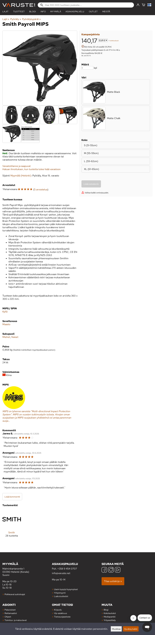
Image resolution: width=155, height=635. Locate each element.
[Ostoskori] (143, 5)
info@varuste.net (61, 573)
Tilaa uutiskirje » (113, 581)
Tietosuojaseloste (62, 616)
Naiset (14, 337)
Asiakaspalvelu (75, 11)
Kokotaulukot (110, 613)
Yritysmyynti (60, 592)
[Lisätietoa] (82, 46)
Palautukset (10, 609)
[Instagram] (111, 570)
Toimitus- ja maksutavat (16, 620)
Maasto (6, 324)
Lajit (5, 11)
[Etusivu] (18, 5)
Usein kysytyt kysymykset (66, 589)
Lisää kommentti (12, 496)
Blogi (106, 609)
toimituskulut (114, 41)
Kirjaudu (58, 609)
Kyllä (4, 311)
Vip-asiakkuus (60, 613)
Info (43, 11)
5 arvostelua (40, 189)
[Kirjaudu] (138, 5)
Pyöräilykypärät (31, 19)
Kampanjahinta (90, 34)
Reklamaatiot (11, 613)
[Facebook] (104, 570)
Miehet (6, 337)
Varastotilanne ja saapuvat (16, 166)
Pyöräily (15, 19)
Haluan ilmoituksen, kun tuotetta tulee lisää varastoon (31, 169)
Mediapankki (109, 616)
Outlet (93, 11)
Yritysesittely (110, 620)
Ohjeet (8, 616)
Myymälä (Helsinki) (20, 175)
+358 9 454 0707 (67, 568)
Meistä (106, 11)
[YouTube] (117, 570)
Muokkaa (116, 628)
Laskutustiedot (61, 596)
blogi (32, 11)
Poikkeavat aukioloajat (15, 594)
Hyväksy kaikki (130, 628)
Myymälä (55, 11)
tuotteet (19, 11)
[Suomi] (150, 5)
